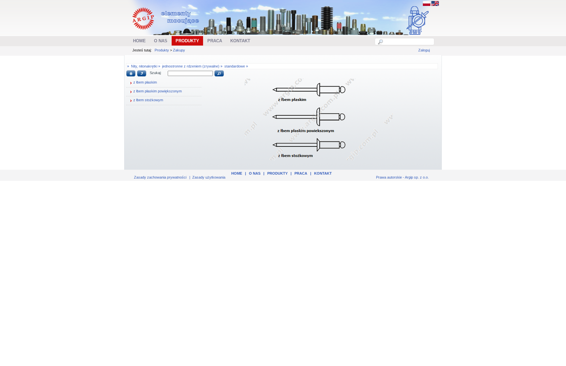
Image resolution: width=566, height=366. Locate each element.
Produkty (162, 50)
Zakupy (179, 50)
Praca (300, 173)
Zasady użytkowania (208, 177)
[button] (131, 73)
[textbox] (408, 41)
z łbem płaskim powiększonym (157, 91)
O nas (254, 173)
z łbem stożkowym (148, 100)
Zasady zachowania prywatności (160, 177)
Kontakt (323, 173)
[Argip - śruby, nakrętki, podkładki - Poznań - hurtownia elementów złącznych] (166, 31)
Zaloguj (424, 50)
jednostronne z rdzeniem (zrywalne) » (192, 66)
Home (236, 173)
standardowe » (236, 66)
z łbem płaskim (145, 82)
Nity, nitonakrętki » (145, 66)
